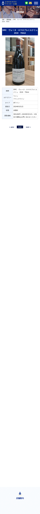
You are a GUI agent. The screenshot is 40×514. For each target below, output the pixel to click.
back (20, 127)
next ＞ (28, 127)
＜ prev (11, 127)
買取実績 (9, 19)
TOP (3, 19)
